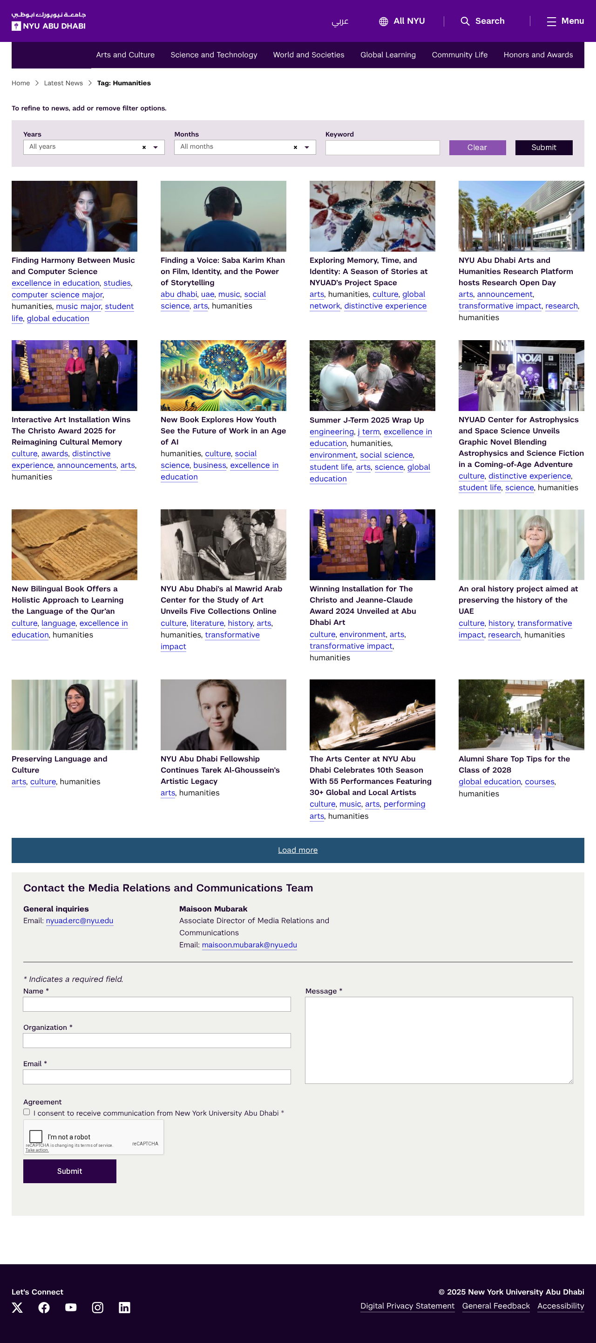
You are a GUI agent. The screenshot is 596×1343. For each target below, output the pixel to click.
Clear (477, 147)
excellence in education (56, 283)
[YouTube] (70, 1308)
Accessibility (560, 1306)
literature (207, 623)
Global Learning (388, 55)
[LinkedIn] (124, 1308)
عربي (340, 21)
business (209, 465)
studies (117, 283)
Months (186, 134)
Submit (544, 147)
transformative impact (500, 306)
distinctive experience (385, 306)
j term (369, 431)
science (389, 467)
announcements (87, 465)
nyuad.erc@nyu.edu (80, 920)
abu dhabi (179, 294)
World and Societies (309, 55)
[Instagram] (97, 1308)
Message (324, 991)
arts (200, 306)
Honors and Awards (538, 55)
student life (331, 467)
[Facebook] (44, 1308)
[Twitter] (17, 1308)
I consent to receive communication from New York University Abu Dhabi (159, 1113)
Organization (48, 1027)
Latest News (63, 83)
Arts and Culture (125, 55)
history (240, 623)
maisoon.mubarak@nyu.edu (250, 945)
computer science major (57, 294)
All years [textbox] (42, 147)
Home (21, 83)
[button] (485, 21)
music (229, 294)
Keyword (339, 134)
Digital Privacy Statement (407, 1306)
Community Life (460, 55)
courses (539, 781)
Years (32, 134)
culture (385, 294)
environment (333, 455)
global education (58, 318)
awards (54, 453)
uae (208, 294)
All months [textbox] (196, 147)
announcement (505, 294)
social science (386, 455)
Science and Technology (213, 55)
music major (78, 306)
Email (35, 1064)
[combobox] (94, 147)
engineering (332, 431)
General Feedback (496, 1306)
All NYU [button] (409, 21)
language (58, 623)
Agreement (42, 1102)
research (561, 306)
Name (36, 991)
